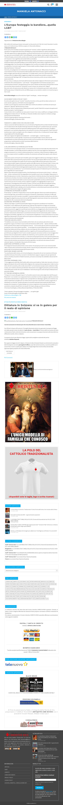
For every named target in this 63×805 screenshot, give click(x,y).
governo (30, 586)
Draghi (53, 584)
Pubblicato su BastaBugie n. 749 (12, 295)
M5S (39, 589)
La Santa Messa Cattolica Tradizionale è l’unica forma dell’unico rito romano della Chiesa (34, 509)
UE (31, 596)
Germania (22, 586)
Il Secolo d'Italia (10, 589)
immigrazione (21, 589)
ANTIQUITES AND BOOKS (43, 712)
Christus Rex (35, 584)
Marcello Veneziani (48, 589)
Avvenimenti (7, 21)
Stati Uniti (49, 594)
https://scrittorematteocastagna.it (43, 369)
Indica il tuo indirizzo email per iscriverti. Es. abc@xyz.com (44, 783)
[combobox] (31, 570)
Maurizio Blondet (32, 591)
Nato (41, 591)
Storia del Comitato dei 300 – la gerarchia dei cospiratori (25, 515)
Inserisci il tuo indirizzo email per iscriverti (44, 776)
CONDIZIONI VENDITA (10, 775)
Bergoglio (44, 581)
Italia (28, 589)
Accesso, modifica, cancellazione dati (16, 783)
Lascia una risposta (11, 297)
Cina (42, 584)
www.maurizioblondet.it (28, 598)
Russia (28, 594)
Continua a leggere (9, 352)
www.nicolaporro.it (42, 598)
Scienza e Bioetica (21, 302)
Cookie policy (9, 780)
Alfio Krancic (24, 581)
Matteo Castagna (11, 591)
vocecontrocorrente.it (12, 598)
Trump (18, 596)
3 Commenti (9, 357)
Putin (22, 594)
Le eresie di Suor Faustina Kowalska (27, 556)
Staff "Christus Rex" (20, 31)
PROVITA (13, 302)
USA (36, 596)
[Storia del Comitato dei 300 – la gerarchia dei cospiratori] (7, 515)
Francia (8, 586)
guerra (37, 586)
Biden (52, 581)
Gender (15, 586)
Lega (34, 589)
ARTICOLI (7, 767)
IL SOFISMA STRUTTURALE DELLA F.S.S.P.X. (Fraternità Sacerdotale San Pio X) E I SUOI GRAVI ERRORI (47, 750)
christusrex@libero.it (25, 739)
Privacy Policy (9, 777)
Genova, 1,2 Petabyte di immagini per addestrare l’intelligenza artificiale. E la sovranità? (34, 531)
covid (47, 584)
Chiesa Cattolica (24, 584)
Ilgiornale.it (45, 586)
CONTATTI (7, 772)
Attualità (7, 302)
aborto (16, 581)
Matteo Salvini (21, 591)
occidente (48, 591)
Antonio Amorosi (35, 581)
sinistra (42, 594)
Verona (42, 596)
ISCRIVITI (39, 787)
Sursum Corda (10, 596)
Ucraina (26, 596)
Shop (6, 769)
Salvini (35, 594)
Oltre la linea (10, 594)
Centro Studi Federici (12, 584)
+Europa (9, 581)
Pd (17, 594)
